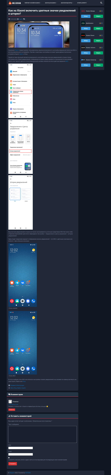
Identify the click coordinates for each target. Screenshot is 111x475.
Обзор (86, 16)
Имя (9, 445)
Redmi (21, 54)
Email (10, 451)
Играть (98, 16)
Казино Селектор (91, 60)
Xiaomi (17, 50)
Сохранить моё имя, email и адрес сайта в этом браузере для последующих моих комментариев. (37, 460)
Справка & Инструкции (17, 385)
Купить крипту (82, 3)
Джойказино (89, 23)
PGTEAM (28, 473)
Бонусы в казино (50, 3)
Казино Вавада (90, 11)
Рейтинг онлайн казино (32, 3)
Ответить (11, 409)
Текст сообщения (13, 424)
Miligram (11, 473)
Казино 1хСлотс (90, 47)
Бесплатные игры (66, 3)
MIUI (66, 61)
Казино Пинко (90, 35)
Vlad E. (21, 19)
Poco (24, 381)
